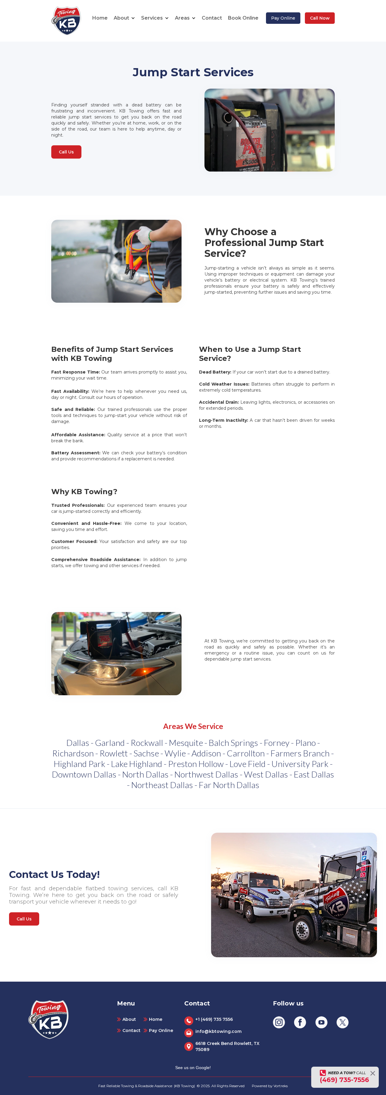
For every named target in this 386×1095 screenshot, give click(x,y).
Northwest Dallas (206, 774)
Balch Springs (233, 742)
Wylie (175, 753)
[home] (66, 21)
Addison (206, 753)
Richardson (73, 753)
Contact (212, 18)
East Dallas (314, 774)
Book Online (243, 18)
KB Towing (184, 1086)
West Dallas (266, 774)
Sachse (146, 753)
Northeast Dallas (162, 785)
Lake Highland (136, 764)
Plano (305, 742)
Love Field (247, 764)
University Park (299, 764)
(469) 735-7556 (344, 1080)
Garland (110, 742)
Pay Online (283, 18)
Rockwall (147, 742)
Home (100, 18)
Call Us (66, 152)
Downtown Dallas (84, 774)
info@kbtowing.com (218, 1031)
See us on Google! (193, 1067)
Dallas (77, 742)
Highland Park (79, 764)
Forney (277, 742)
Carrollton (246, 753)
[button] (124, 18)
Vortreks (281, 1086)
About (129, 1019)
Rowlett (114, 753)
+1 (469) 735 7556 (214, 1019)
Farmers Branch (300, 753)
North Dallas (145, 774)
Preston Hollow (196, 764)
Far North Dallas (229, 785)
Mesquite (186, 742)
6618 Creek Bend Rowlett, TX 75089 (227, 1046)
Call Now (320, 18)
